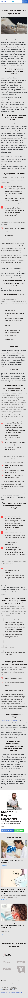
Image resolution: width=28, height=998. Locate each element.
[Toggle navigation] (9, 1)
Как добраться (4, 992)
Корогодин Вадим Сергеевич (9, 815)
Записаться (24, 1)
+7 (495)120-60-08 (4, 987)
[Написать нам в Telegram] (13, 2)
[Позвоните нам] (16, 2)
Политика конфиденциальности (15, 992)
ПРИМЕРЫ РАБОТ (19, 830)
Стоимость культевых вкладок (9, 720)
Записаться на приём (7, 830)
